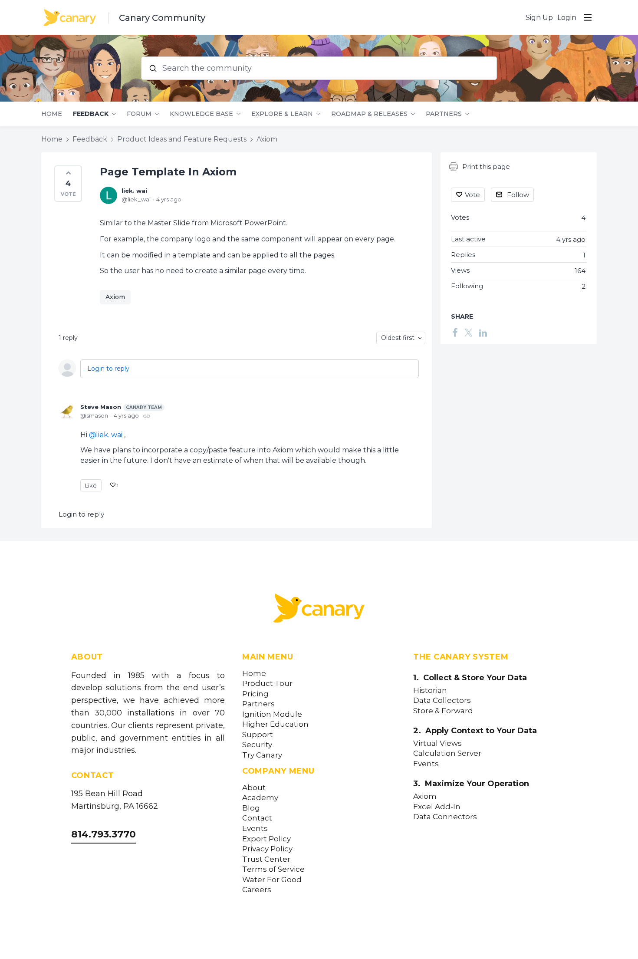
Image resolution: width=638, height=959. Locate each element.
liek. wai (134, 190)
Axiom (267, 139)
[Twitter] (468, 332)
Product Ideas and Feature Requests (182, 139)
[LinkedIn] (483, 332)
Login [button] (566, 17)
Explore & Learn (282, 114)
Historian (430, 690)
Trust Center (266, 859)
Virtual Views (437, 743)
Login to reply (108, 368)
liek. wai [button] (109, 435)
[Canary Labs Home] (319, 609)
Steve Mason (121, 406)
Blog (251, 808)
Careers (256, 890)
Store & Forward (443, 711)
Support (257, 735)
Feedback (91, 114)
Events (255, 828)
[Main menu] (587, 17)
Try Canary (262, 755)
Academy (260, 798)
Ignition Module (272, 714)
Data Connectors (445, 817)
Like (91, 485)
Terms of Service (273, 869)
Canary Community (162, 18)
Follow (518, 195)
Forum (139, 114)
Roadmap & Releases (369, 114)
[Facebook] (455, 332)
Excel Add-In (436, 807)
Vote (472, 195)
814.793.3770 (103, 834)
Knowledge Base (201, 114)
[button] (68, 183)
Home (51, 114)
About (254, 788)
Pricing (255, 694)
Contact (257, 818)
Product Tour (267, 683)
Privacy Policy (267, 849)
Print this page (486, 166)
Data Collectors (442, 700)
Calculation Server (447, 753)
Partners (444, 114)
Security (257, 745)
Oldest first (397, 338)
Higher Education (275, 724)
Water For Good (272, 880)
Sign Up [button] (539, 17)
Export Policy (266, 839)
